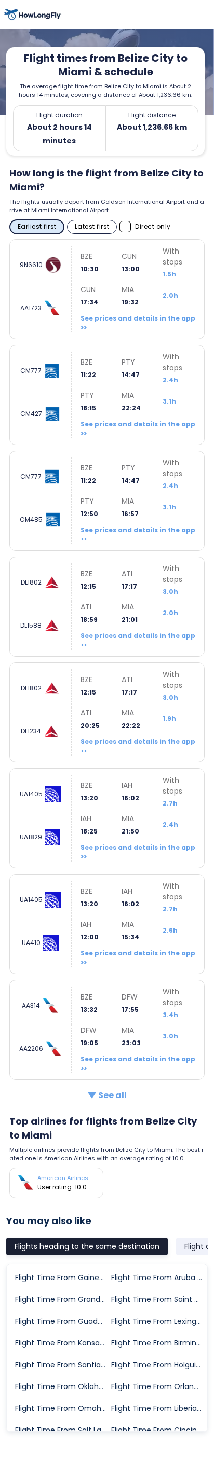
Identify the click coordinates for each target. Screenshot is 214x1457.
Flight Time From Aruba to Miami (158, 1277)
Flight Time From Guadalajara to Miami (62, 1321)
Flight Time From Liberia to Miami (158, 1408)
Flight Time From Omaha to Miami (62, 1408)
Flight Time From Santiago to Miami (62, 1364)
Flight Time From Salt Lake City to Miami (62, 1430)
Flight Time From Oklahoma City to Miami (62, 1386)
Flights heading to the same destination (87, 1246)
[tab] (87, 1246)
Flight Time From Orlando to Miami (158, 1386)
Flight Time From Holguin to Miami (158, 1364)
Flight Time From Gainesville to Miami (62, 1277)
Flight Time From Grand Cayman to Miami (62, 1299)
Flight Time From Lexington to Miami (158, 1321)
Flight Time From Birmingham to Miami (158, 1343)
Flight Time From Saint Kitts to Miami (158, 1299)
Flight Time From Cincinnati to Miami (158, 1430)
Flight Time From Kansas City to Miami (62, 1343)
